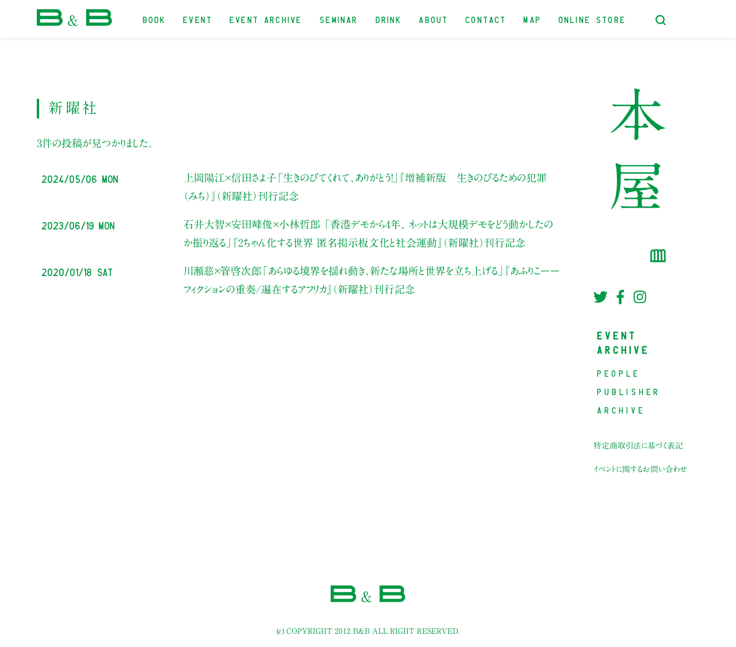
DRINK (389, 18)
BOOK (155, 18)
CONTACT (486, 18)
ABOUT (433, 18)
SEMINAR (339, 18)
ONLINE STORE (592, 18)
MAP (533, 18)
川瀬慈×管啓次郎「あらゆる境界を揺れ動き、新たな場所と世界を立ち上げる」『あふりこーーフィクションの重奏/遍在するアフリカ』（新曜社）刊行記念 (371, 280)
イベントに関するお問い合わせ (640, 469)
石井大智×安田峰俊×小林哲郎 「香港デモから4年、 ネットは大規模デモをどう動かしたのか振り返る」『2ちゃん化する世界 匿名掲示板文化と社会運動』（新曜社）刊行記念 (368, 233)
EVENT (198, 18)
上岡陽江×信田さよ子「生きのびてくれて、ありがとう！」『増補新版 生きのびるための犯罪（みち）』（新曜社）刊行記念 (365, 187)
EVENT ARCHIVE (266, 18)
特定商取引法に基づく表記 (638, 446)
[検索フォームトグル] (661, 20)
